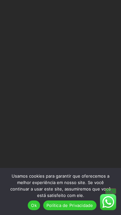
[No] (110, 191)
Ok (34, 205)
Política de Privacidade (69, 205)
